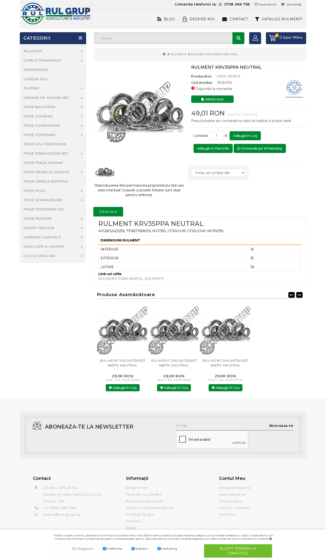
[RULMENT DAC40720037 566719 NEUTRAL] (122, 329)
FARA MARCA (228, 76)
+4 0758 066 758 (59, 508)
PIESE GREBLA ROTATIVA (45, 181)
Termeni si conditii (144, 494)
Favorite (227, 514)
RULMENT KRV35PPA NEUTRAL (214, 54)
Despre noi (137, 488)
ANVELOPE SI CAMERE (43, 246)
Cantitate (201, 135)
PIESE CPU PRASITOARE (45, 144)
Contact (239, 19)
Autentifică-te (232, 494)
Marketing (169, 548)
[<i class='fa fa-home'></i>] (164, 54)
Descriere (108, 211)
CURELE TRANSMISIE (42, 60)
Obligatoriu (85, 548)
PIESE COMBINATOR (41, 125)
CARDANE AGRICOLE (42, 237)
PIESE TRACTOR (37, 218)
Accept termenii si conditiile (238, 550)
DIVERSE (31, 88)
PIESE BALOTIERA (39, 107)
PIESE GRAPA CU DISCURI (46, 172)
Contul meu (230, 501)
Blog (169, 19)
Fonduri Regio (140, 514)
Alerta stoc (214, 99)
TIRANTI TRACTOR (38, 228)
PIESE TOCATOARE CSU (43, 209)
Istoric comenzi (234, 508)
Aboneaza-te (281, 426)
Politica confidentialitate (150, 508)
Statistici (141, 548)
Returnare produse (144, 501)
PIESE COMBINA (38, 116)
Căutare (238, 38)
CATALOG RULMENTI (282, 19)
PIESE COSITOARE (39, 135)
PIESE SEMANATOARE (43, 200)
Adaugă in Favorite (213, 148)
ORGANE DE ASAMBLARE (46, 97)
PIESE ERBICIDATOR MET (45, 153)
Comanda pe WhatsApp (261, 148)
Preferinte (114, 548)
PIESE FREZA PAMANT (43, 163)
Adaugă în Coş (245, 136)
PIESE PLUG (34, 190)
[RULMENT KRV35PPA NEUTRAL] (139, 110)
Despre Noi (202, 19)
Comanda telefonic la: (212, 4)
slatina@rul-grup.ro (61, 514)
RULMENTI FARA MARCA (120, 279)
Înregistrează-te (234, 488)
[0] (271, 38)
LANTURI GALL (36, 79)
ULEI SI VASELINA (39, 256)
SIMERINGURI (35, 70)
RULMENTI (178, 54)
